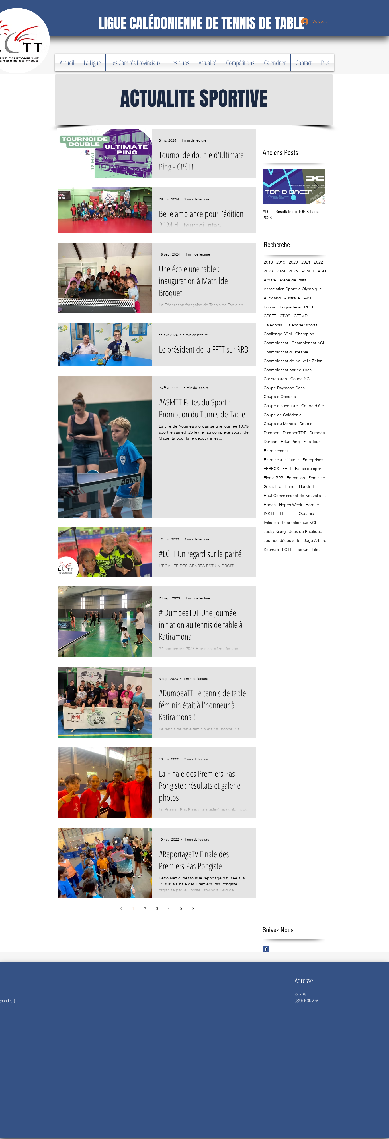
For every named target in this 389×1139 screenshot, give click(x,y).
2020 (293, 262)
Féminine (316, 477)
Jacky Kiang (275, 531)
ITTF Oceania (302, 513)
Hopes (270, 504)
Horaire (312, 504)
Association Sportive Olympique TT (295, 288)
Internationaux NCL (299, 522)
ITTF (282, 513)
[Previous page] (121, 908)
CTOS (285, 315)
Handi (290, 486)
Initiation (271, 522)
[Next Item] (316, 187)
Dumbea (271, 432)
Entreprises (312, 459)
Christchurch (275, 378)
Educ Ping (290, 441)
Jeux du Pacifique (305, 531)
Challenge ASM (278, 333)
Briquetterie (290, 307)
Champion (304, 333)
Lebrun (301, 549)
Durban (270, 441)
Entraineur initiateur (281, 459)
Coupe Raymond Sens (284, 387)
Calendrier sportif (301, 325)
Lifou (316, 549)
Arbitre (270, 280)
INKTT (269, 513)
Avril (307, 298)
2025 (293, 271)
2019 (280, 262)
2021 (305, 262)
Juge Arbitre (315, 540)
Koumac (271, 549)
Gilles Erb (272, 486)
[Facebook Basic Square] (266, 949)
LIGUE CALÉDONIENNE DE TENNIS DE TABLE (201, 23)
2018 (268, 262)
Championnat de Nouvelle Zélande (295, 360)
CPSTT (270, 315)
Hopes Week (290, 504)
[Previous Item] (271, 187)
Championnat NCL (308, 342)
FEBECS (271, 468)
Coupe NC (300, 378)
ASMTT (307, 271)
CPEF (309, 307)
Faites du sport (308, 468)
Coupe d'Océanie (280, 396)
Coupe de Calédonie (283, 414)
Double (305, 423)
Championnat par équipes (288, 369)
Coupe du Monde (280, 423)
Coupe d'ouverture (281, 405)
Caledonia (273, 325)
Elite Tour (311, 441)
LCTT (287, 549)
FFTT (287, 468)
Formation (296, 477)
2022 (318, 262)
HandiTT (306, 486)
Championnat (276, 342)
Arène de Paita (292, 280)
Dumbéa (317, 432)
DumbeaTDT (294, 432)
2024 (280, 271)
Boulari (270, 307)
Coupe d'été (312, 405)
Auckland (272, 298)
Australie (292, 298)
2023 (268, 271)
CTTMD (301, 315)
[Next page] (193, 908)
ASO (322, 271)
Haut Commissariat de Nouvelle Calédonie (295, 495)
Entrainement (276, 450)
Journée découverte (282, 540)
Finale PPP (273, 477)
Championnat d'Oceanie (286, 352)
